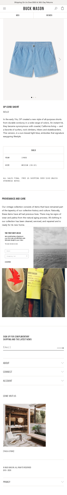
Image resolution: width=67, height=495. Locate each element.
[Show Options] (27, 256)
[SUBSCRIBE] (8, 262)
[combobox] (16, 256)
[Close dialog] (65, 229)
